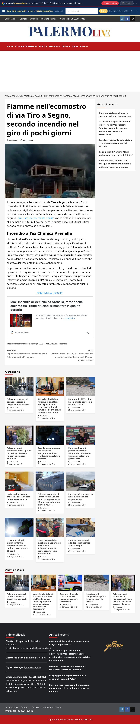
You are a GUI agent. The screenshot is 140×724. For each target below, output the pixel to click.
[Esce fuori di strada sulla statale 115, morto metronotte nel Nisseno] (70, 583)
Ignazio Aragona (32, 667)
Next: (72, 355)
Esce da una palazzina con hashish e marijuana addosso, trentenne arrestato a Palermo (49, 453)
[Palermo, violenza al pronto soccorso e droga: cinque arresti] (19, 386)
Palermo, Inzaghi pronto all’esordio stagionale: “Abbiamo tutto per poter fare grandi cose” (79, 453)
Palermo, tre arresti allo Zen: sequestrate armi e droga (79, 543)
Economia (54, 46)
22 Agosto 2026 (14, 410)
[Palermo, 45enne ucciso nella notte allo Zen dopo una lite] (80, 481)
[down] (87, 46)
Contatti (23, 18)
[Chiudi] (136, 3)
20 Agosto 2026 (14, 464)
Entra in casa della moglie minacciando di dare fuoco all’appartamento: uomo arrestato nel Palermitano (49, 547)
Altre (82, 46)
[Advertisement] (70, 71)
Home (10, 46)
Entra (103, 11)
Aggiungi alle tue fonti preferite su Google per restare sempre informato (44, 3)
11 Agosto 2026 (14, 556)
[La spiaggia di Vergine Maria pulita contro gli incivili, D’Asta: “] (80, 386)
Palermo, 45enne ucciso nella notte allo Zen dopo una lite (80, 497)
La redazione (11, 18)
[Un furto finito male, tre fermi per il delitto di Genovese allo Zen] (19, 481)
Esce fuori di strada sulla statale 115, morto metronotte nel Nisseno (115, 143)
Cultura (66, 46)
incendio (63, 343)
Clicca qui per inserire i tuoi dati (120, 11)
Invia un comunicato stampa (43, 18)
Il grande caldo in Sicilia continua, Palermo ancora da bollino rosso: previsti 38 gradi (18, 545)
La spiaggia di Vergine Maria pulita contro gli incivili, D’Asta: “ (80, 402)
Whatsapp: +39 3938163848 (72, 18)
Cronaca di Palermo (26, 46)
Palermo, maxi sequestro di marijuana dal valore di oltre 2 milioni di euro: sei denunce (19, 453)
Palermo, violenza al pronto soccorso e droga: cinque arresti (18, 402)
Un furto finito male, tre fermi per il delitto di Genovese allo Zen (18, 497)
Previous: (27, 353)
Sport (75, 46)
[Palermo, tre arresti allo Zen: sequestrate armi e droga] (80, 527)
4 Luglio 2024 (28, 140)
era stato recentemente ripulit (35, 218)
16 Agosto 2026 (76, 464)
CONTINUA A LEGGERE (50, 293)
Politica (43, 46)
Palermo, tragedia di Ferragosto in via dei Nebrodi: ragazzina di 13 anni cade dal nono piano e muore (49, 499)
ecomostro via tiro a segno (24, 343)
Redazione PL (14, 140)
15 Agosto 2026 (45, 510)
